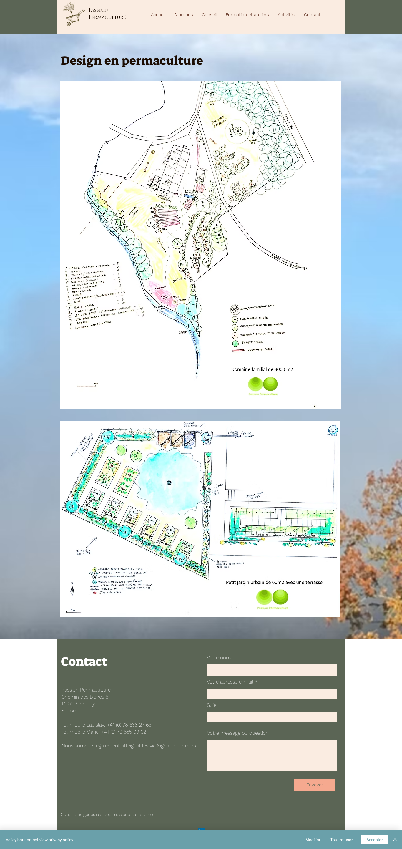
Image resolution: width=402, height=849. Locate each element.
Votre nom (219, 657)
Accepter (374, 840)
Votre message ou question (238, 733)
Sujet (212, 705)
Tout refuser (341, 840)
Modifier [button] (312, 840)
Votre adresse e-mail (230, 681)
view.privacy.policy (56, 840)
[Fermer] (394, 839)
